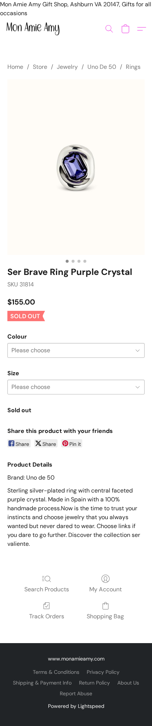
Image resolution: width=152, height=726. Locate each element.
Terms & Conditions (56, 672)
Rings (133, 67)
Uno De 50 (101, 67)
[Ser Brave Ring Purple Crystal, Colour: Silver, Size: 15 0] (76, 167)
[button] (34, 29)
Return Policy (94, 682)
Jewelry (67, 67)
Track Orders (46, 616)
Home (15, 67)
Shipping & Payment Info (42, 682)
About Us (128, 682)
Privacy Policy (103, 672)
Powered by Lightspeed (76, 706)
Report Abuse (76, 693)
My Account (105, 589)
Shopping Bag (105, 616)
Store (40, 67)
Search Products (46, 589)
